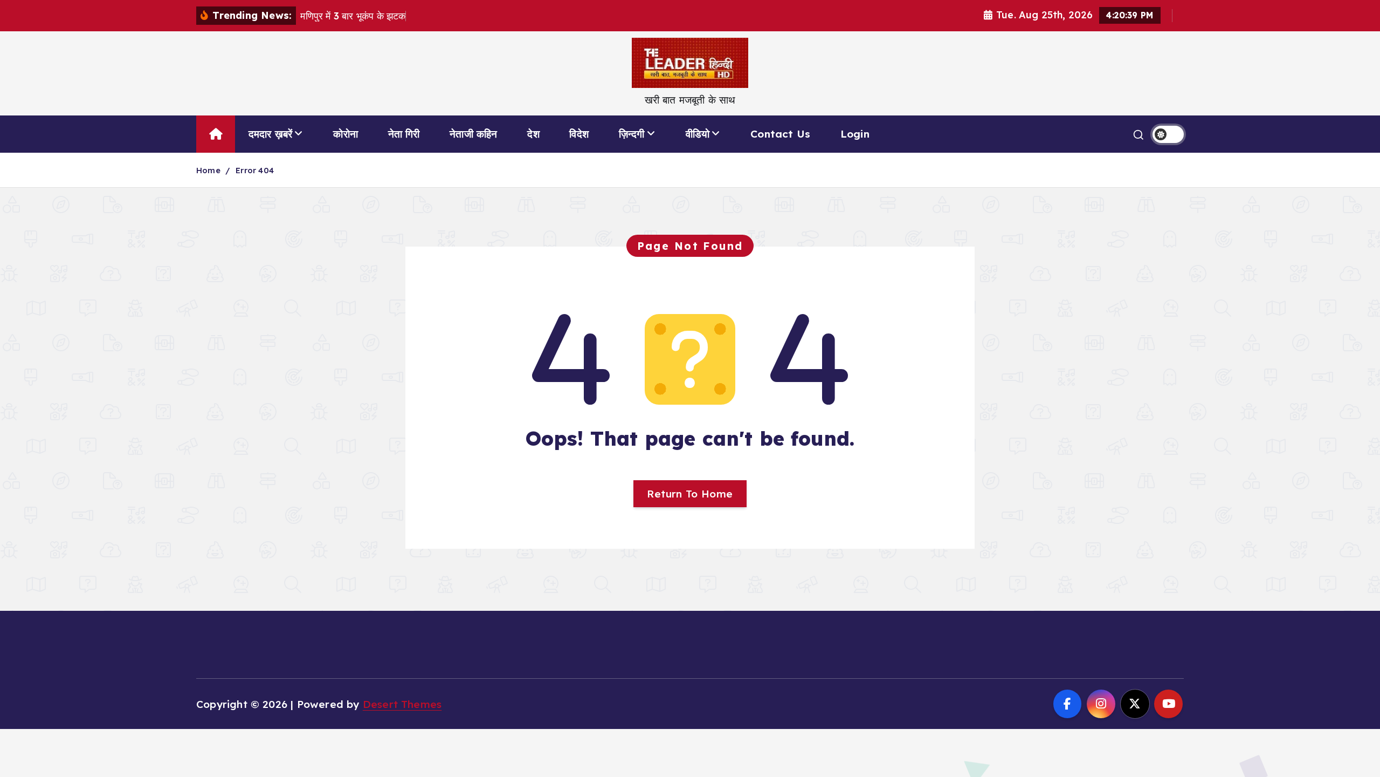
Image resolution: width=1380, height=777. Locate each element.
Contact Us (780, 133)
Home (208, 170)
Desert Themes (402, 704)
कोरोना (345, 133)
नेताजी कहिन (473, 133)
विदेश (579, 133)
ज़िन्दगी (632, 133)
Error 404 (255, 170)
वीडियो (698, 133)
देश (533, 133)
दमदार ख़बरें (271, 133)
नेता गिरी (404, 133)
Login (855, 133)
